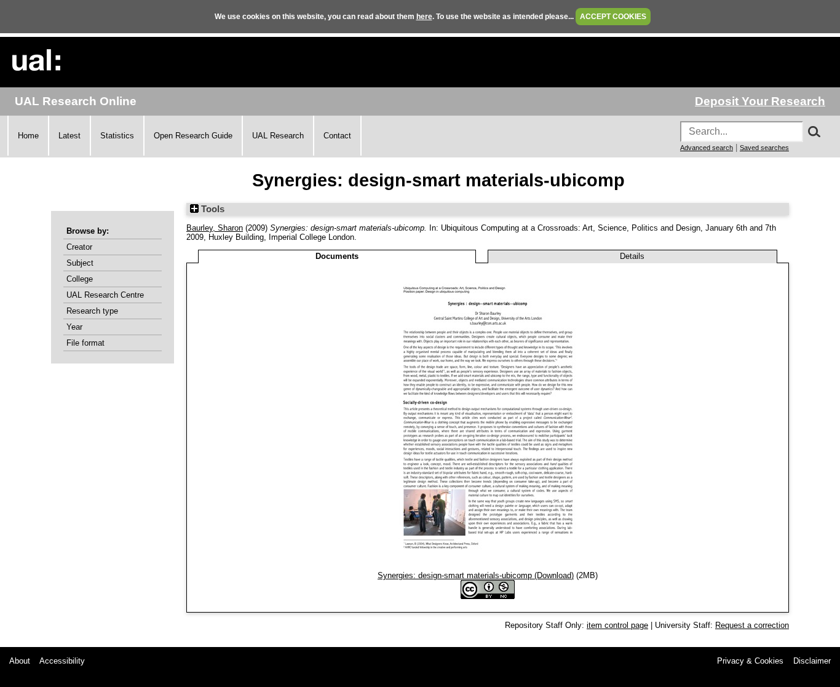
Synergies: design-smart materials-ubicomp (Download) (476, 575)
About (19, 660)
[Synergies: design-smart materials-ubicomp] (488, 566)
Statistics (117, 135)
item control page (617, 625)
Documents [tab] (337, 256)
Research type (92, 311)
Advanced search (706, 147)
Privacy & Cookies (750, 660)
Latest (69, 135)
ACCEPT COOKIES (613, 16)
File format (85, 342)
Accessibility (62, 660)
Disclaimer (812, 660)
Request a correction (752, 625)
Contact (337, 135)
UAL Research (278, 135)
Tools (211, 209)
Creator (79, 247)
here (424, 16)
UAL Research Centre (105, 295)
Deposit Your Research (760, 101)
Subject (79, 263)
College (79, 279)
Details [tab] (632, 256)
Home (28, 135)
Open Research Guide (193, 135)
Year (74, 327)
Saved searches (764, 147)
